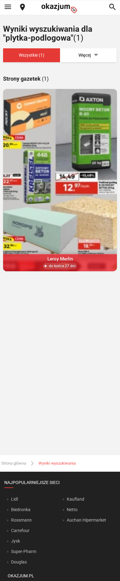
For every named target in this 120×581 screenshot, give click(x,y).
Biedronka (20, 509)
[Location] (22, 7)
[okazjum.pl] (60, 8)
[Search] (112, 7)
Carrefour (20, 530)
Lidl (14, 499)
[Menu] (8, 7)
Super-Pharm (23, 551)
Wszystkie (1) (31, 55)
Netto (72, 509)
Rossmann (21, 520)
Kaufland (75, 499)
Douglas (19, 561)
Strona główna (13, 463)
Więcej (84, 55)
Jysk (15, 541)
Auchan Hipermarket (86, 520)
